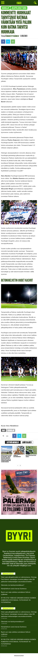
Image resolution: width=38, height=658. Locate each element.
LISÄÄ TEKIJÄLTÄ (26, 442)
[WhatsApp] (13, 41)
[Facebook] (3, 41)
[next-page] (20, 465)
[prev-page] (18, 465)
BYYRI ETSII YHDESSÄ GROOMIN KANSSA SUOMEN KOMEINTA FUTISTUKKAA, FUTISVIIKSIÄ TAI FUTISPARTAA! (18, 600)
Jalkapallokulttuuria (18, 7)
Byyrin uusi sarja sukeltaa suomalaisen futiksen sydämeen (15, 593)
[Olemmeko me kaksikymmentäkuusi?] (19, 450)
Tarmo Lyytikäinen (12, 35)
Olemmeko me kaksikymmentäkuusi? (17, 456)
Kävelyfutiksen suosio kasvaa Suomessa (31, 456)
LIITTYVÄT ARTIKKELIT (13, 442)
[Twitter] (8, 41)
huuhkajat (10, 430)
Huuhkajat (5, 7)
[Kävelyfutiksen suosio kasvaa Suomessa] (31, 450)
